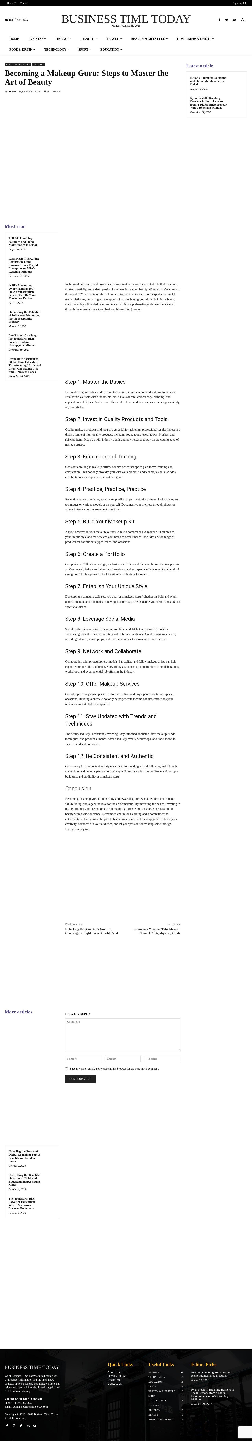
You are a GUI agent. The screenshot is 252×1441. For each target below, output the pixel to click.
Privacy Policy (116, 1376)
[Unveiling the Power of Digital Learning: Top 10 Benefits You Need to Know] (49, 1155)
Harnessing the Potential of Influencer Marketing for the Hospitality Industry (24, 316)
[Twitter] (227, 20)
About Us (114, 1372)
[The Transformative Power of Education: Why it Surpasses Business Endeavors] (49, 1202)
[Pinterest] (158, 91)
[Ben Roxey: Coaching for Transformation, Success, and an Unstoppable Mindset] (49, 339)
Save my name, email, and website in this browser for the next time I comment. (114, 1068)
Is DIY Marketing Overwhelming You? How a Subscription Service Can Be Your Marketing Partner (22, 292)
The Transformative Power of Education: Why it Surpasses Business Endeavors (22, 1203)
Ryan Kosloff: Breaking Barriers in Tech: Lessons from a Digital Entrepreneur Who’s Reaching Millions (24, 265)
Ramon (12, 91)
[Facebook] (219, 20)
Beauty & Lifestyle (18, 64)
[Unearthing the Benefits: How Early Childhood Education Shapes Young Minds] (49, 1179)
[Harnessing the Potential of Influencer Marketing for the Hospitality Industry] (49, 316)
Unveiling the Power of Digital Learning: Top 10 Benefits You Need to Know (25, 1156)
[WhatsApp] (167, 91)
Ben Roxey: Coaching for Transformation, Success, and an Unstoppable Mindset (23, 340)
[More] (176, 91)
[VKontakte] (28, 1425)
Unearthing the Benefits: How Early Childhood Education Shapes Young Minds (24, 1179)
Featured (38, 64)
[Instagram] (14, 1425)
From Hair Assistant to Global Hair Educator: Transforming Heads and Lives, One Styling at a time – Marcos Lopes (25, 365)
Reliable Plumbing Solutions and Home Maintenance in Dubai (23, 241)
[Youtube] (234, 20)
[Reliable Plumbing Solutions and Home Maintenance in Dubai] (49, 242)
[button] (242, 20)
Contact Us (115, 1383)
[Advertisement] (122, 252)
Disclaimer (115, 1380)
